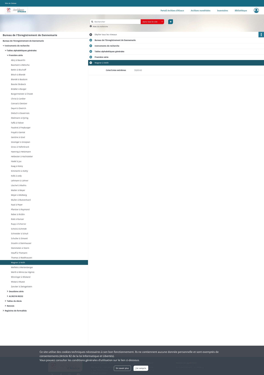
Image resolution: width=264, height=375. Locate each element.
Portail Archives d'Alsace (172, 10)
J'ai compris (141, 368)
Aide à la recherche (100, 26)
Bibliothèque (241, 10)
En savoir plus (122, 368)
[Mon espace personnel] (256, 10)
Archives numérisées (200, 10)
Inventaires (222, 10)
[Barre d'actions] (261, 34)
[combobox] (152, 21)
